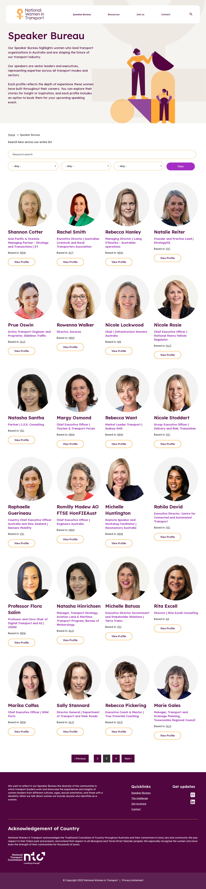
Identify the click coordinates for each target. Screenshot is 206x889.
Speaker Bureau (82, 14)
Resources (114, 14)
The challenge (139, 798)
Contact (165, 14)
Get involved (138, 803)
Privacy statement (132, 880)
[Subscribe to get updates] (192, 795)
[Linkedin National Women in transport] (192, 802)
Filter (181, 166)
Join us (140, 14)
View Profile (21, 261)
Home (11, 134)
